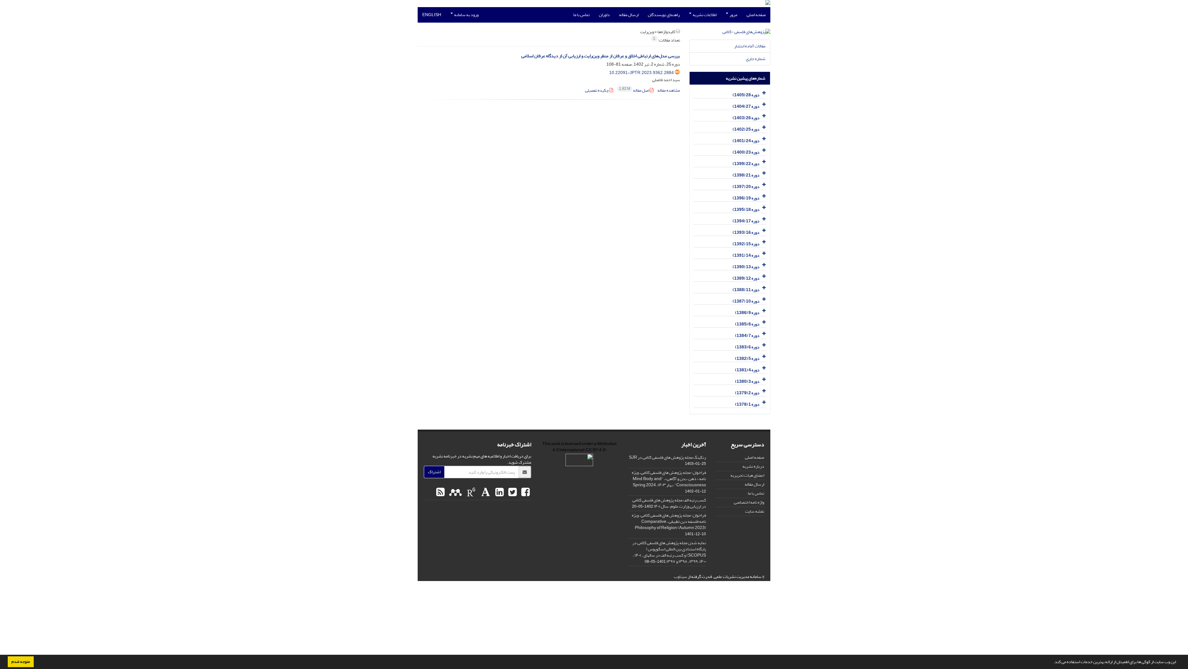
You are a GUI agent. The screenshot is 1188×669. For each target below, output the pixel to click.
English (431, 15)
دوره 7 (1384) (747, 335)
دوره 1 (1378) (747, 404)
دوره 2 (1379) (747, 393)
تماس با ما (581, 15)
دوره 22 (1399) (746, 164)
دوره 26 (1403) (746, 118)
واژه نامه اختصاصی (749, 502)
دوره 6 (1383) (747, 347)
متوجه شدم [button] (20, 661)
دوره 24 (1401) (746, 141)
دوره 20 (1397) (746, 186)
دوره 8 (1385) (747, 324)
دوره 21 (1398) (746, 175)
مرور (733, 15)
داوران (604, 15)
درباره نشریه (753, 466)
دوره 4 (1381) (747, 370)
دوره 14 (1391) (746, 255)
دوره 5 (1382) (747, 358)
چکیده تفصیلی (597, 90)
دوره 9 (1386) (747, 312)
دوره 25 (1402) (746, 129)
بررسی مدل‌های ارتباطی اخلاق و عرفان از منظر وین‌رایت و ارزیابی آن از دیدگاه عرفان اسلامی (600, 55)
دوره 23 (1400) (746, 152)
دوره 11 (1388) (746, 290)
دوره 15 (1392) (746, 244)
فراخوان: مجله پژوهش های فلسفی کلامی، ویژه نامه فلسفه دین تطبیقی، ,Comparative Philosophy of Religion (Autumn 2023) (669, 521)
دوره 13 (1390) (746, 267)
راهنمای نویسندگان (664, 15)
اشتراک (434, 472)
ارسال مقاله (629, 15)
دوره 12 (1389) (746, 278)
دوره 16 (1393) (746, 232)
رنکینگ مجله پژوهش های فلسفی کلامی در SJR (667, 457)
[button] (1052, 662)
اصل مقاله (634, 90)
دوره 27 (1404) (746, 106)
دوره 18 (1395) (746, 209)
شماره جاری (755, 59)
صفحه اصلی (756, 15)
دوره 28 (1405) (746, 95)
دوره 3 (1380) (747, 381)
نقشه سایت (754, 511)
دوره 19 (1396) (746, 198)
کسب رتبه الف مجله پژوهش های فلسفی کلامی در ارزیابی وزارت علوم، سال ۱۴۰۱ (669, 503)
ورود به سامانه (466, 15)
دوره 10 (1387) (746, 301)
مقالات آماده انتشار (749, 46)
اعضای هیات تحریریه (747, 475)
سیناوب (680, 576)
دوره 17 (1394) (746, 221)
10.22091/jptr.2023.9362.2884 (641, 72)
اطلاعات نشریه (704, 15)
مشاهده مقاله (668, 90)
